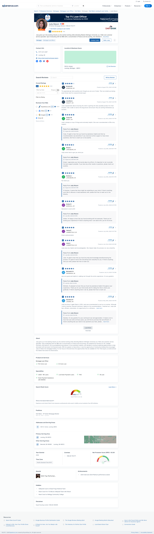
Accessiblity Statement (146, 532)
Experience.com (13, 532)
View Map (100, 439)
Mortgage (56, 11)
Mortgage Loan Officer (67, 11)
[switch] (57, 90)
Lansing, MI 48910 (45, 437)
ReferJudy (106, 40)
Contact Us (147, 1)
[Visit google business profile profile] (44, 61)
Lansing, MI (41, 55)
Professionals (106, 6)
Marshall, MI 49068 (46, 444)
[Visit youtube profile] (47, 61)
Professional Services (45, 11)
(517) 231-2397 (43, 52)
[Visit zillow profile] (37, 61)
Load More (88, 328)
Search (36, 11)
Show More (106, 36)
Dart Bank (78, 11)
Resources (137, 6)
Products (127, 6)
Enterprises (117, 6)
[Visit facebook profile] (40, 61)
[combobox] (54, 6)
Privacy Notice (135, 532)
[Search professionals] (83, 6)
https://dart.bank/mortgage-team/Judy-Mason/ (48, 58)
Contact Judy (95, 40)
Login (138, 1)
